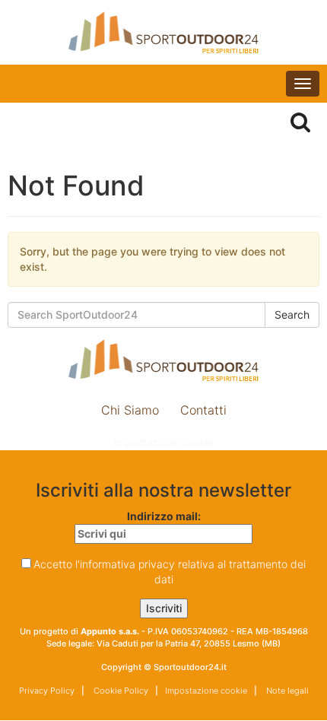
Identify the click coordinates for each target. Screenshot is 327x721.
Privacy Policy (47, 690)
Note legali (286, 690)
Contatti (203, 410)
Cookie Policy (119, 690)
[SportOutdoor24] (163, 32)
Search (292, 314)
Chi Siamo (130, 410)
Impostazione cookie (163, 442)
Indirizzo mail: (164, 516)
